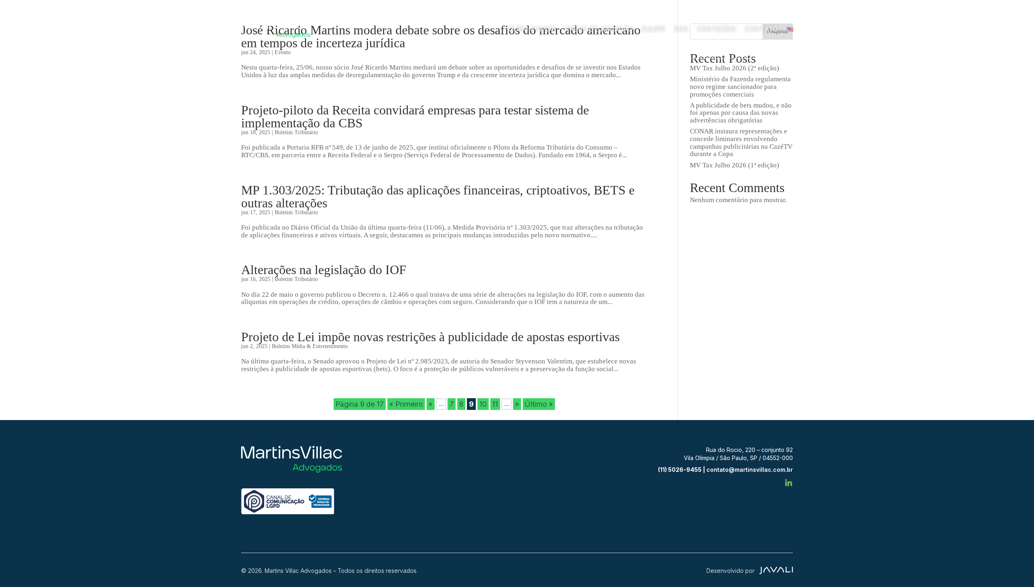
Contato (761, 29)
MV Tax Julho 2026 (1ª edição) (734, 165)
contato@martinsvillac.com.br (749, 469)
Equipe (654, 29)
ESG (681, 29)
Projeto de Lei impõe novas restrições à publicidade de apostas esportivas (430, 336)
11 (495, 404)
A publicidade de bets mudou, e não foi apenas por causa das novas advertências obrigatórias (741, 112)
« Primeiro (406, 404)
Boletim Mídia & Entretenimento (310, 346)
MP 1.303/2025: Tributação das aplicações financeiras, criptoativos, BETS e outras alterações (438, 196)
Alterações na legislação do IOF (323, 269)
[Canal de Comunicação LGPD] (287, 512)
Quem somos (532, 29)
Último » (539, 404)
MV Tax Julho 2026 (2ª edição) (734, 68)
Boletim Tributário (296, 132)
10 (483, 404)
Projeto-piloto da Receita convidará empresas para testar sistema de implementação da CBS (415, 116)
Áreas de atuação (599, 29)
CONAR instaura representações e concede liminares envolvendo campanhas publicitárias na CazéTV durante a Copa (741, 142)
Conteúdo (716, 29)
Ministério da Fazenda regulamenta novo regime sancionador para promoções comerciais (740, 86)
